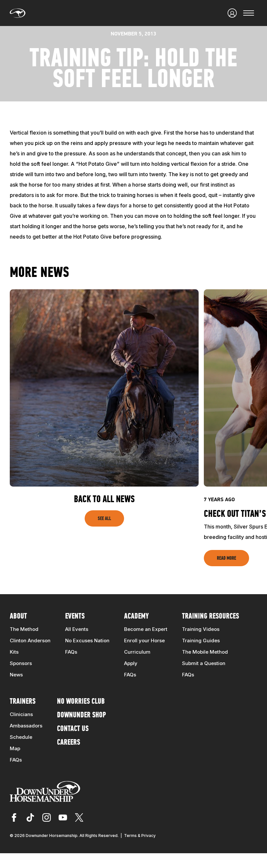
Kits (14, 652)
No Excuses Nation (87, 640)
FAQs (71, 652)
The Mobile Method (205, 652)
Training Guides (201, 640)
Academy (136, 616)
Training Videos (200, 629)
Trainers (22, 702)
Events (75, 616)
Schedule (21, 737)
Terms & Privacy (140, 835)
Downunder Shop (81, 715)
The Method (24, 629)
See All (104, 518)
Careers (68, 743)
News (16, 675)
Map (15, 748)
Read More (226, 558)
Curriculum (137, 652)
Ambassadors (26, 726)
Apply (130, 663)
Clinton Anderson (30, 640)
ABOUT (18, 616)
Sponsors (21, 663)
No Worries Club (81, 702)
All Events (76, 629)
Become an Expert (145, 629)
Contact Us (73, 729)
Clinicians (21, 714)
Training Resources (210, 616)
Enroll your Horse (144, 640)
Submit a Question (203, 663)
